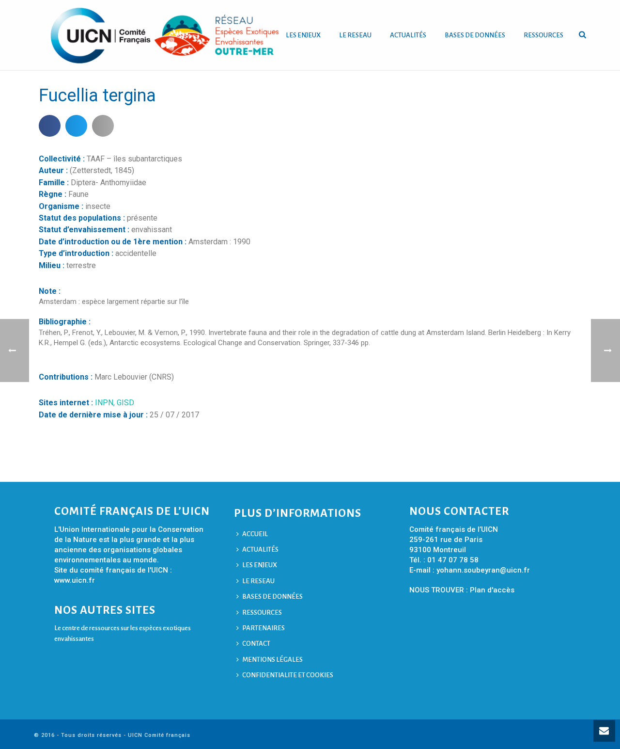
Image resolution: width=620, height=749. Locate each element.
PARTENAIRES (263, 628)
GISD (125, 402)
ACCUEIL (255, 534)
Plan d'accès (492, 590)
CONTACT (256, 643)
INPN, (106, 402)
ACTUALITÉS (408, 35)
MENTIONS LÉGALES (272, 659)
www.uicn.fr (74, 580)
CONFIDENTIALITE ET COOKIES (287, 675)
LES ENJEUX (303, 35)
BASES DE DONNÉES (475, 35)
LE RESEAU (355, 35)
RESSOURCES (543, 35)
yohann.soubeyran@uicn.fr (483, 570)
